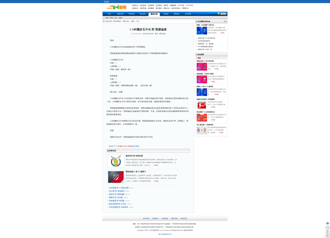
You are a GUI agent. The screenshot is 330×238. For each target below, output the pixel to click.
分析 (107, 18)
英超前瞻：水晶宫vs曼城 (205, 74)
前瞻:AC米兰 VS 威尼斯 (205, 86)
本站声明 (146, 218)
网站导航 (174, 218)
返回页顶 (184, 218)
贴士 (116, 18)
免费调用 (173, 5)
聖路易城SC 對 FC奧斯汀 (136, 172)
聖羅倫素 (131, 146)
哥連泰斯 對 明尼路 (117, 201)
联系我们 (155, 218)
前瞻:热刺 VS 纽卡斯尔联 (206, 38)
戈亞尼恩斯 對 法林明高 (118, 207)
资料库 (166, 5)
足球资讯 (159, 5)
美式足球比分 (176, 8)
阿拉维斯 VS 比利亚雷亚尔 (206, 112)
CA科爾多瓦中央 (121, 146)
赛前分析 (154, 14)
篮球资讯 (159, 8)
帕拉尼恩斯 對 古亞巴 (117, 204)
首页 (109, 14)
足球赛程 (151, 5)
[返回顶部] (327, 223)
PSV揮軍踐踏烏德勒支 (205, 46)
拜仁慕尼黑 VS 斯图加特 (205, 125)
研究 (111, 18)
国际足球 (120, 14)
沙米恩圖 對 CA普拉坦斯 (119, 188)
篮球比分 (135, 8)
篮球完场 (143, 8)
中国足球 (131, 14)
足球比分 (135, 5)
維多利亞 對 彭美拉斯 (134, 156)
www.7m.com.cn (136, 34)
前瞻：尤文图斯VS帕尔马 (205, 25)
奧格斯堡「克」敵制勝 (205, 44)
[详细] (156, 165)
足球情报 (188, 14)
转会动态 (142, 14)
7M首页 (106, 1)
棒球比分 (167, 8)
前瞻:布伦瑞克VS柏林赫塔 (206, 99)
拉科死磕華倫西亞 (204, 41)
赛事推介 (177, 14)
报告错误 (165, 218)
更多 (225, 21)
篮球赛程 (151, 8)
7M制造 (165, 14)
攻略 (120, 18)
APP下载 (181, 5)
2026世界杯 (189, 5)
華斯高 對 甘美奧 (116, 197)
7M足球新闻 (116, 21)
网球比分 (185, 8)
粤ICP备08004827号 (165, 234)
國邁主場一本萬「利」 (205, 49)
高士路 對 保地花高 (117, 191)
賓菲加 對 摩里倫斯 (117, 194)
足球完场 (143, 5)
